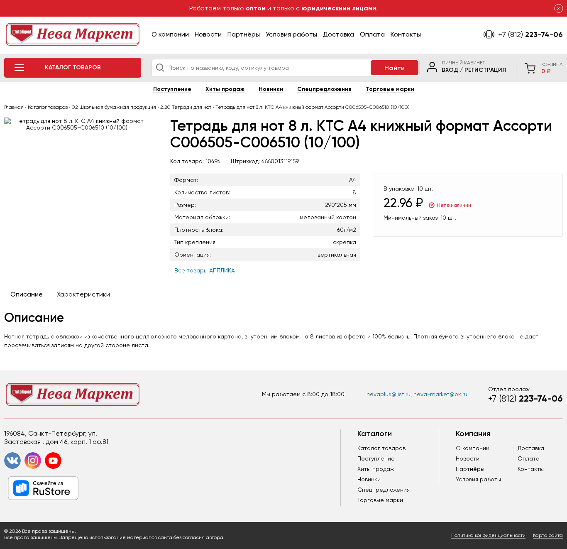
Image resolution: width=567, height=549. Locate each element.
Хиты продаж (224, 89)
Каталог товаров (381, 448)
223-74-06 (530, 34)
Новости (208, 34)
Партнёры (243, 34)
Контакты (406, 34)
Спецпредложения (324, 89)
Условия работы (291, 34)
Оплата (372, 34)
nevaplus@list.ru (389, 394)
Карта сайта (548, 535)
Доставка (338, 34)
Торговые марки (390, 89)
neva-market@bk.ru (440, 394)
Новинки (271, 89)
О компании (170, 34)
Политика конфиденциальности (488, 535)
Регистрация (485, 70)
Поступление (172, 89)
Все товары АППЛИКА (204, 270)
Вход (450, 70)
